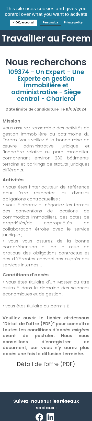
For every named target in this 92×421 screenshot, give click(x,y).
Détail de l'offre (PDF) (46, 364)
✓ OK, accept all (23, 22)
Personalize (50, 22)
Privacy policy (73, 22)
